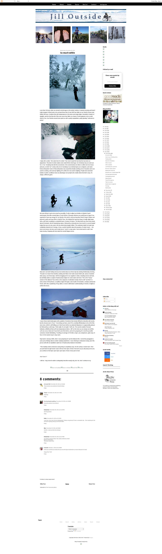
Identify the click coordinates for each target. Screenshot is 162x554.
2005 (105, 221)
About (62, 4)
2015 (105, 144)
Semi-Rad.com (108, 326)
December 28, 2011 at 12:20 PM (57, 409)
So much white (108, 155)
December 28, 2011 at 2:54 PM (54, 418)
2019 (105, 136)
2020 (105, 134)
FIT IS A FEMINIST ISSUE (110, 315)
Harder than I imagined (110, 184)
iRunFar (106, 308)
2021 (105, 132)
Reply (45, 387)
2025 (105, 126)
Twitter (110, 356)
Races (77, 4)
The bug (107, 185)
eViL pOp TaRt (47, 384)
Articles (79, 521)
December (108, 153)
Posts (106, 298)
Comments (107, 301)
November (108, 190)
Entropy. (106, 336)
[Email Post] (67, 370)
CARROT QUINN (109, 339)
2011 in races (108, 162)
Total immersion (109, 182)
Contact (93, 4)
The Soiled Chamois (109, 319)
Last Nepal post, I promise (111, 166)
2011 (105, 151)
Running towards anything (50, 401)
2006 (105, 219)
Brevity (106, 330)
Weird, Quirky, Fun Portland (111, 324)
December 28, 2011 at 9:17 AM (55, 392)
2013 (105, 147)
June (107, 199)
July (106, 197)
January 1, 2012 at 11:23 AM (55, 447)
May (107, 201)
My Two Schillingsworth (110, 342)
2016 (105, 142)
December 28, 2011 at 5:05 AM (58, 384)
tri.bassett (46, 447)
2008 (105, 215)
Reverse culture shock (110, 168)
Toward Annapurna (109, 180)
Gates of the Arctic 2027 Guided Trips (113, 340)
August (107, 196)
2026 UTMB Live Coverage (110, 309)
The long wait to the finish (111, 174)
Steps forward (108, 178)
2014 (105, 145)
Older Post (43, 484)
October (107, 192)
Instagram (103, 4)
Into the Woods (108, 312)
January (107, 209)
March (107, 205)
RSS (110, 360)
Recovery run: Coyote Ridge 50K (112, 172)
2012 (105, 149)
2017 (105, 140)
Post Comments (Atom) (51, 487)
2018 (105, 138)
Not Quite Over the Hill (110, 323)
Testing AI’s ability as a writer (111, 313)
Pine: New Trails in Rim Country (112, 344)
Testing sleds (108, 159)
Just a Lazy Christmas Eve (111, 157)
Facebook (111, 353)
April (107, 203)
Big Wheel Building (109, 335)
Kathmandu (108, 187)
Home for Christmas (109, 160)
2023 (105, 128)
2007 (105, 217)
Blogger (91, 537)
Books (69, 4)
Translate (79, 531)
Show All (120, 345)
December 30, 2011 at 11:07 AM (57, 436)
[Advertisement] (112, 250)
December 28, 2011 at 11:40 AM (63, 401)
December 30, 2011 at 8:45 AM (53, 428)
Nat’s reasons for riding (110, 317)
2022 (105, 130)
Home (54, 4)
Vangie (45, 392)
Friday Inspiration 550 (109, 328)
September (108, 194)
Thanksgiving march (110, 176)
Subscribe (112, 86)
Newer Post (92, 484)
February (108, 207)
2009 (105, 213)
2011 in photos (108, 164)
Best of (85, 4)
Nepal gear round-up (110, 170)
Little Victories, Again (109, 320)
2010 (105, 212)
